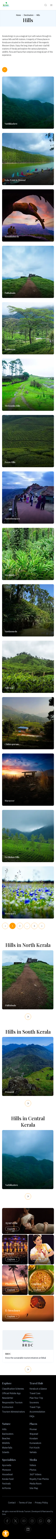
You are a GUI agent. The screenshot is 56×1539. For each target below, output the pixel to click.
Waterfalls (7, 1447)
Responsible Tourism (12, 1402)
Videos (33, 1465)
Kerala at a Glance (38, 1388)
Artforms (6, 1488)
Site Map (34, 1488)
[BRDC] (28, 1340)
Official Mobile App (11, 1393)
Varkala (33, 1452)
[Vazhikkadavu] (28, 102)
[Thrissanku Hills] (28, 385)
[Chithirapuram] (28, 723)
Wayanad (34, 1433)
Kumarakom (35, 1443)
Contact (12, 1502)
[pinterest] (49, 1521)
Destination (28, 15)
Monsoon (6, 1469)
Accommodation (37, 1411)
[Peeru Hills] (28, 441)
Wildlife (6, 1443)
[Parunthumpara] (28, 497)
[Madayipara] (28, 892)
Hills (4, 1429)
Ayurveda (6, 1465)
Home (18, 15)
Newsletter (7, 1397)
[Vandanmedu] (28, 610)
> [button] (41, 926)
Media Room (35, 1483)
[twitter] (15, 1521)
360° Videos (35, 1474)
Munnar (33, 1429)
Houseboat (7, 1474)
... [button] (27, 926)
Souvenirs (34, 1402)
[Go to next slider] (28, 1017)
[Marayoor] (28, 779)
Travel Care (35, 1393)
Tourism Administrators (13, 1411)
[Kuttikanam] (28, 328)
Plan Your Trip (36, 1397)
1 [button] (12, 926)
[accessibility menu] (5, 1533)
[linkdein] (28, 1529)
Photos (33, 1469)
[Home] (6, 5)
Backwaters (7, 1433)
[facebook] (7, 1521)
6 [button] (34, 926)
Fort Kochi (34, 1447)
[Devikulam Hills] (28, 836)
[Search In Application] (45, 5)
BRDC (8, 1353)
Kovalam (34, 1438)
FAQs (32, 1416)
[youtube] (24, 1521)
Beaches (6, 1438)
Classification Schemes (13, 1388)
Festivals (6, 1483)
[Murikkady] (28, 554)
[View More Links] (51, 5)
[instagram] (32, 1521)
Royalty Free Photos (39, 1478)
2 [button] (19, 926)
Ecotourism (7, 1407)
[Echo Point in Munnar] (28, 159)
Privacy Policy (41, 1502)
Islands (5, 1452)
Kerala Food (8, 1478)
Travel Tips (35, 1407)
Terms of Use (25, 1502)
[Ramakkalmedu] (28, 215)
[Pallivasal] (28, 667)
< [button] (5, 926)
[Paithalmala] (28, 272)
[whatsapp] (40, 1521)
